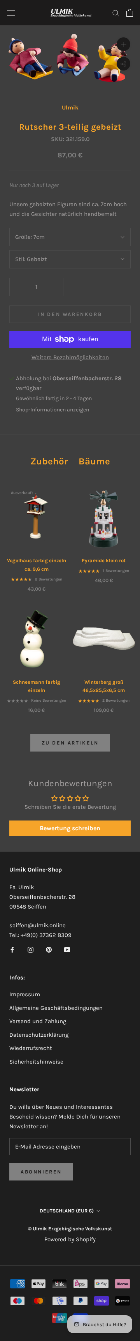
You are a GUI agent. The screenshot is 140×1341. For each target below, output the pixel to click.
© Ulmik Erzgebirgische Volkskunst (70, 1229)
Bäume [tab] (94, 461)
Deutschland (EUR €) (67, 1211)
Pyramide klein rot (104, 560)
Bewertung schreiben (70, 828)
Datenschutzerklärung (38, 1034)
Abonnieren (41, 1172)
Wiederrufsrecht (30, 1048)
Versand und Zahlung (37, 1021)
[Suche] (115, 12)
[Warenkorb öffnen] (129, 13)
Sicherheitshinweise (36, 1061)
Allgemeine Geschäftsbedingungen (56, 1007)
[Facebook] (12, 949)
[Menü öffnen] (11, 13)
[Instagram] (30, 949)
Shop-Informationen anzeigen (52, 409)
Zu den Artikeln (70, 743)
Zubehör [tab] (49, 461)
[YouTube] (67, 949)
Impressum (24, 994)
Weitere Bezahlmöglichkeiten (70, 357)
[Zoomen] (123, 44)
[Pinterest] (49, 949)
